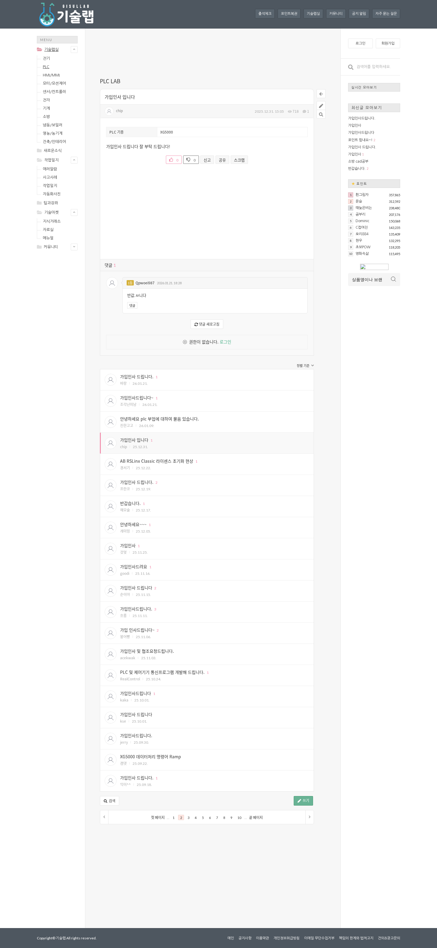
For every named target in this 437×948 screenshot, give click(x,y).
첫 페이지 (158, 817)
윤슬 (359, 201)
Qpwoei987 (145, 282)
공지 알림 (359, 13)
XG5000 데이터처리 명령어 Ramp (150, 756)
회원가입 (387, 43)
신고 (207, 160)
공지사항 (244, 938)
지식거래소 (52, 221)
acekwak (127, 657)
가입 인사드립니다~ (137, 630)
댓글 (132, 305)
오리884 (362, 234)
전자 (46, 100)
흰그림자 (362, 195)
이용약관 (262, 938)
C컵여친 (362, 227)
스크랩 (239, 160)
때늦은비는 (364, 208)
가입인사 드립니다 (136, 588)
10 (239, 818)
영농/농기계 (52, 133)
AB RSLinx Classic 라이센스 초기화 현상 (156, 461)
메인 (230, 938)
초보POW (363, 247)
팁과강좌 (51, 203)
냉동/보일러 (52, 125)
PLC (46, 67)
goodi (124, 573)
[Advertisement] (60, 348)
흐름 (123, 615)
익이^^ (125, 784)
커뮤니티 (335, 13)
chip (119, 110)
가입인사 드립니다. (136, 376)
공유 (222, 160)
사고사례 (50, 177)
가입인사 (128, 545)
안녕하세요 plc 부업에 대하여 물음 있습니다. (159, 419)
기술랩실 (313, 13)
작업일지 (51, 160)
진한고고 (126, 425)
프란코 (125, 488)
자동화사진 (52, 194)
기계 (46, 108)
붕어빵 (125, 636)
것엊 (123, 552)
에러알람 (50, 169)
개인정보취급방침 (286, 938)
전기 (46, 58)
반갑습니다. (130, 503)
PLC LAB (110, 81)
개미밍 (125, 530)
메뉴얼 (48, 238)
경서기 (125, 467)
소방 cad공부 (358, 161)
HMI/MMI (51, 75)
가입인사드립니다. (136, 609)
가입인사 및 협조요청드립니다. (147, 651)
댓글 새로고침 (208, 324)
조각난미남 (128, 404)
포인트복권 (289, 13)
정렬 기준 (303, 365)
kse (123, 720)
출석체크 (264, 13)
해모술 (125, 509)
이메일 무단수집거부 (319, 938)
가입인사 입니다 (120, 97)
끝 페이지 (256, 817)
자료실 (48, 230)
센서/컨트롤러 (54, 92)
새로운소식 (53, 151)
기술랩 (61, 938)
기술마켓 (51, 212)
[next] (309, 817)
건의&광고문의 (389, 938)
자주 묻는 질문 (386, 13)
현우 (359, 240)
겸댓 (123, 763)
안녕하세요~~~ (133, 524)
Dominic (362, 221)
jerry (124, 742)
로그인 (225, 342)
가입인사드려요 (133, 566)
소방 (46, 117)
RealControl (130, 678)
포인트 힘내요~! (360, 140)
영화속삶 (362, 253)
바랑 (123, 383)
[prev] (104, 817)
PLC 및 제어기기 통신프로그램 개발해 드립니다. (162, 672)
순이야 (125, 594)
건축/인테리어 (54, 142)
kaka (124, 699)
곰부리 (360, 214)
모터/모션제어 (54, 83)
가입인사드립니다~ (136, 398)
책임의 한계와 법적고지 (356, 938)
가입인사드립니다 (135, 693)
